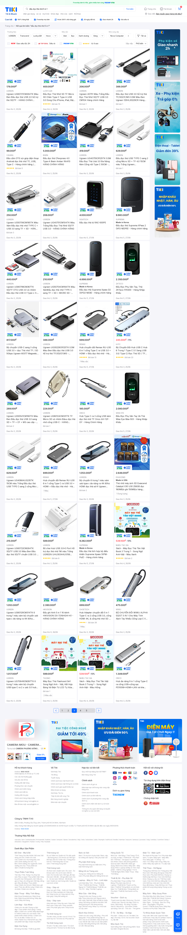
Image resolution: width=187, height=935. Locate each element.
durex (65, 840)
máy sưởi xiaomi (159, 924)
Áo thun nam (51, 871)
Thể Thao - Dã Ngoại (152, 868)
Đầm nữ (55, 855)
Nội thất (89, 900)
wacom (129, 840)
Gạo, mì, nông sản (26, 881)
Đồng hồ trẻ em (102, 876)
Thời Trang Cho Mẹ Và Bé (24, 855)
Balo (80, 855)
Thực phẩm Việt (34, 877)
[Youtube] (151, 773)
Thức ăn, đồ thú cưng (26, 887)
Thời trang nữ (53, 853)
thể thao (77, 14)
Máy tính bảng (24, 900)
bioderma (72, 840)
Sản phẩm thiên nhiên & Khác (27, 915)
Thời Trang (130, 855)
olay (148, 840)
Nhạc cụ (96, 906)
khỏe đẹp (55, 14)
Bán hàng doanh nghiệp (59, 799)
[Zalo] (156, 773)
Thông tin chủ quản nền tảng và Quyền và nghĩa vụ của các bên (96, 810)
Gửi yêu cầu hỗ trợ (21, 780)
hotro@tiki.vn (33, 801)
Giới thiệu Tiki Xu (57, 793)
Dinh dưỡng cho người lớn (28, 864)
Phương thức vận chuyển (24, 786)
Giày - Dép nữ (53, 887)
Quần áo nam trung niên (60, 881)
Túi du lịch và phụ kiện (91, 855)
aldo (96, 840)
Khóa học (130, 900)
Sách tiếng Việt (116, 927)
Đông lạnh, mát (30, 879)
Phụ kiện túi (70, 919)
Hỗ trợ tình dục (33, 920)
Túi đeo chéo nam (59, 926)
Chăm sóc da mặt (21, 907)
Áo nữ (49, 855)
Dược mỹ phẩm (34, 922)
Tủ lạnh (150, 858)
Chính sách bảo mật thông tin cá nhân (64, 784)
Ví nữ (70, 917)
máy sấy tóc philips (159, 918)
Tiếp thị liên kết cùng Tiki (60, 796)
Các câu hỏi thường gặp (23, 777)
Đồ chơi (37, 855)
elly (79, 840)
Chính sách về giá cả (89, 784)
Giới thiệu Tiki (56, 772)
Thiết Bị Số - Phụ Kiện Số (121, 878)
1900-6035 (25, 772)
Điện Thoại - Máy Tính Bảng (27, 893)
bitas (167, 840)
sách (71, 14)
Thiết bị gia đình (34, 929)
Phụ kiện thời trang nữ (86, 865)
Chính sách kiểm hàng (23, 789)
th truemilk (40, 840)
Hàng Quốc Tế (117, 853)
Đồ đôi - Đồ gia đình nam (63, 877)
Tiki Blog (54, 775)
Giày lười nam (51, 903)
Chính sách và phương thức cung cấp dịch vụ (95, 800)
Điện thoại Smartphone (23, 896)
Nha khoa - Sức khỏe (124, 906)
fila (42, 842)
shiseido (18, 842)
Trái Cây (18, 875)
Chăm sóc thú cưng (86, 916)
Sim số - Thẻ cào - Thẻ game (129, 908)
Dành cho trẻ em (25, 885)
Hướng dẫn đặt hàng (22, 783)
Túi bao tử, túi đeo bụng (66, 928)
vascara (17, 840)
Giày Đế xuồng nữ (61, 896)
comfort (161, 840)
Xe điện (132, 916)
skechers (89, 840)
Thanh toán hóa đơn (118, 900)
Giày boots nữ (55, 894)
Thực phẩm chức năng (27, 909)
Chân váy (62, 860)
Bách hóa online (122, 866)
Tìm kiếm (129, 9)
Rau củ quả (23, 877)
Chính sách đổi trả (21, 792)
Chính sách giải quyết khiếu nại (62, 787)
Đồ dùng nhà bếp (21, 929)
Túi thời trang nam (55, 923)
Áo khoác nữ (63, 858)
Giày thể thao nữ (161, 885)
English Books (123, 929)
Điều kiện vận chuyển (58, 802)
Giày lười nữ (66, 894)
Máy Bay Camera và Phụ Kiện (156, 907)
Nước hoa (22, 920)
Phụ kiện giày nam (57, 907)
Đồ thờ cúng (87, 906)
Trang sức (82, 874)
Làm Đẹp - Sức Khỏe (23, 905)
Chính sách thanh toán (90, 793)
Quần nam (61, 871)
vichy (38, 842)
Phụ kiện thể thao (157, 875)
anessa (135, 840)
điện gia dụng (29, 14)
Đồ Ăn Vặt (86, 922)
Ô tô (123, 918)
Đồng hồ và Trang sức (88, 871)
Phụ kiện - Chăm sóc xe (119, 916)
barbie (47, 840)
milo (83, 840)
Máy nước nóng (156, 862)
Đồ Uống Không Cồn (91, 924)
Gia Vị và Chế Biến (89, 920)
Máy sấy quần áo (154, 864)
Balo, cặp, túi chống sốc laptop (93, 857)
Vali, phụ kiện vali (101, 858)
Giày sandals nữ (59, 892)
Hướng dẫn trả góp (21, 795)
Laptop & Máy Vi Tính (128, 868)
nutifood (109, 840)
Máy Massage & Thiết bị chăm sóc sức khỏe (29, 913)
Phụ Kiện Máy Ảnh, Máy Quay (153, 896)
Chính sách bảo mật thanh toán (62, 781)
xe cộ (38, 14)
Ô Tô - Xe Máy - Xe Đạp (121, 913)
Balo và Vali (84, 853)
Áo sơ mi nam (61, 873)
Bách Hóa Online (86, 913)
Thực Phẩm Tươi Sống (24, 872)
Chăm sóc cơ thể (25, 911)
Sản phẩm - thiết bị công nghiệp (125, 869)
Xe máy (117, 918)
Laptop (99, 889)
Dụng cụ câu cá (153, 879)
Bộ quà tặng (89, 926)
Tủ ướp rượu (166, 864)
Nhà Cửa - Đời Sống (87, 893)
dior (23, 840)
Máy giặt (150, 860)
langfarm (25, 842)
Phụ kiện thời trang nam (92, 866)
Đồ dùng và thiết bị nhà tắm (94, 902)
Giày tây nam (62, 903)
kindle (115, 840)
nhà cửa (63, 14)
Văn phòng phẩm (129, 927)
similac (153, 840)
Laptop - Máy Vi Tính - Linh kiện (93, 880)
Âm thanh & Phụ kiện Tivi (152, 855)
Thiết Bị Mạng (91, 887)
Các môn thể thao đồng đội (157, 881)
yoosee (142, 840)
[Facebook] (146, 773)
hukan (32, 842)
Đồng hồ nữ (91, 874)
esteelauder (30, 840)
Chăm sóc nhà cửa (28, 889)
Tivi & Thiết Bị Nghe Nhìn (124, 871)
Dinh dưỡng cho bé (26, 862)
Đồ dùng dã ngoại (157, 873)
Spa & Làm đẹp (126, 902)
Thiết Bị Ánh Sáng (157, 898)
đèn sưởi (154, 916)
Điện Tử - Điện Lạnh (151, 853)
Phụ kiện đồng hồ (89, 876)
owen (54, 840)
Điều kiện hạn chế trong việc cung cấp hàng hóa (96, 788)
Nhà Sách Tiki (117, 924)
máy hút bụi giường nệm (156, 925)
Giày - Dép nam (54, 900)
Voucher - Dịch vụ (119, 897)
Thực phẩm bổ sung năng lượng (157, 886)
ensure (59, 840)
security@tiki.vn (33, 804)
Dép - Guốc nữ (62, 890)
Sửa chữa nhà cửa (89, 898)
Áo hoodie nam (56, 875)
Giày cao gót (51, 890)
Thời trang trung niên (58, 864)
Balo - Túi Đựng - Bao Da (156, 902)
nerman (122, 840)
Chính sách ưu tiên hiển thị (91, 796)
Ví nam (49, 926)
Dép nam (58, 905)
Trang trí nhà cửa (85, 896)
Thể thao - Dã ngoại (121, 860)
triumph (101, 840)
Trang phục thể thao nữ (151, 871)
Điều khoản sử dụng (58, 790)
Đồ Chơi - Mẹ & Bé (23, 853)
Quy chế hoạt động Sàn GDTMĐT (94, 772)
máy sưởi (146, 916)
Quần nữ (62, 855)
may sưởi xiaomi (154, 922)
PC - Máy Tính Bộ (88, 889)
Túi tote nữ (60, 919)
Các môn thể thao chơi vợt (157, 882)
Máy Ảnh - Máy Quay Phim (155, 893)
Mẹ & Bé (125, 864)
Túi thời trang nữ (54, 914)
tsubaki (47, 842)
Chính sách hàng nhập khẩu (25, 798)
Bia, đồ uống (22, 883)
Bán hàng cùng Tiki (89, 775)
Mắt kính (99, 865)
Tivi (148, 862)
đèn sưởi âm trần (153, 930)
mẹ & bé (45, 14)
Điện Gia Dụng (21, 926)
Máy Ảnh (162, 908)
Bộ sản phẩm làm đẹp (28, 921)
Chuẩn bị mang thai (26, 868)
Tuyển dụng (55, 778)
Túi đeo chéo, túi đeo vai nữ (57, 917)
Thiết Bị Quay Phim (156, 906)
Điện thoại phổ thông (26, 898)
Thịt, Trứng (26, 875)
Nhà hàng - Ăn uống (123, 904)
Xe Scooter (130, 918)
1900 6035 (25, 829)
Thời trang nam (53, 868)
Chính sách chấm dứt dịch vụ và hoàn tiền (95, 805)
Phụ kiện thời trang (87, 862)
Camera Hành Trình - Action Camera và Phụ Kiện (157, 900)
